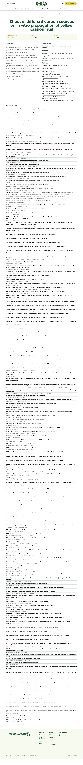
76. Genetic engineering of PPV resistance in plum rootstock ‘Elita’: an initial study (29, 439)
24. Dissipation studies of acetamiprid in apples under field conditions (25, 208)
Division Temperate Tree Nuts (51, 98)
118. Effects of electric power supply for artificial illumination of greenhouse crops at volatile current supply (36, 617)
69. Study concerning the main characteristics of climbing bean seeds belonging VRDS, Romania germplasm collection (39, 411)
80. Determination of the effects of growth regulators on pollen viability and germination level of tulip (35, 456)
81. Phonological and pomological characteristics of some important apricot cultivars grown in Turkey (34, 460)
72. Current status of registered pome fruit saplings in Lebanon (24, 423)
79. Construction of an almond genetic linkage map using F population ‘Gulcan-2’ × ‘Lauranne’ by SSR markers (37, 451)
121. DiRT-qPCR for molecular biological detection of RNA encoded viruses (26, 631)
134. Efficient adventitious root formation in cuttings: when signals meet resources (34, 690)
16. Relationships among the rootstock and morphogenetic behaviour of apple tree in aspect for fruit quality (36, 176)
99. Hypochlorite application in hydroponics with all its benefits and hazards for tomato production (34, 537)
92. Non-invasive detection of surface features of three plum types (24, 508)
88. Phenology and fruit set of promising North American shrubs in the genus (29, 492)
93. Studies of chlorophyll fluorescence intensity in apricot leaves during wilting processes (31, 512)
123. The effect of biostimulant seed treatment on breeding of (28, 639)
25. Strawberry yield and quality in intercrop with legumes (22, 212)
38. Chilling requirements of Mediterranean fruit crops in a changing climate (27, 275)
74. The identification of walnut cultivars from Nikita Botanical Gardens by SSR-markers (30, 431)
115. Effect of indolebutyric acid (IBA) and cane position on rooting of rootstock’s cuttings (31, 605)
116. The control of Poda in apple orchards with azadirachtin (27, 609)
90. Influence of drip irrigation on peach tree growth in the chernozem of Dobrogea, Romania (32, 500)
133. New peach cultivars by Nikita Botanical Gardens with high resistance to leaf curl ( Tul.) (37, 686)
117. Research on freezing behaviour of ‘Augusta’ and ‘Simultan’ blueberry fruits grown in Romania (33, 613)
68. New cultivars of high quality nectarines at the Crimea (22, 407)
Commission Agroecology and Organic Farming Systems (58, 100)
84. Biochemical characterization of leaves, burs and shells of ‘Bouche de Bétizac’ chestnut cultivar (33, 474)
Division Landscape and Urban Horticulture (55, 93)
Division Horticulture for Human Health (54, 95)
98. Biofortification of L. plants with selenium (24, 533)
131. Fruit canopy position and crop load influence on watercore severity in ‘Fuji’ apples (30, 678)
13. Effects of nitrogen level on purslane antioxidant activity (22, 164)
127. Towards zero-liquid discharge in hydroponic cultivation (23, 658)
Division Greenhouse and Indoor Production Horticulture (58, 91)
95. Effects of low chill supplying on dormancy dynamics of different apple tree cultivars (30, 520)
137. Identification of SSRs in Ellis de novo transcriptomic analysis (30, 702)
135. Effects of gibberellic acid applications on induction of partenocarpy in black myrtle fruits (32, 694)
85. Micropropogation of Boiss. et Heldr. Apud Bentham (26, 478)
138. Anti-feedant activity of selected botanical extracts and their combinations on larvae (36, 706)
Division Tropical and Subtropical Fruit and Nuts (56, 76)
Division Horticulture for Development (53, 81)
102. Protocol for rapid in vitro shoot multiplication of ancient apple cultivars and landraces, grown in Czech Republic (38, 550)
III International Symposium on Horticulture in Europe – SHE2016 (24, 13)
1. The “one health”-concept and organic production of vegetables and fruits (27, 108)
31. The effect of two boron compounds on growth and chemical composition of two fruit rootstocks (34, 242)
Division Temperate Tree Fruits (51, 73)
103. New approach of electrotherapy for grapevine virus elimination (25, 554)
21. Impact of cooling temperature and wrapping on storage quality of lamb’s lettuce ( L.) (36, 196)
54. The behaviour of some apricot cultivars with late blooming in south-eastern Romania (31, 343)
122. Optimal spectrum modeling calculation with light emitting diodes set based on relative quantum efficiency (37, 635)
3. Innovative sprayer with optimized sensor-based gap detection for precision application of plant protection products (39, 116)
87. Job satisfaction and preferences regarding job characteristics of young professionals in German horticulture (37, 488)
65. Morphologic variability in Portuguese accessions (25, 395)
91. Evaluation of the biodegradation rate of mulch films (21, 504)
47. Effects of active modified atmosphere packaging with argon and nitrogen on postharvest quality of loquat (37, 313)
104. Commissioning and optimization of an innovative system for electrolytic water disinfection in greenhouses (37, 558)
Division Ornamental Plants (50, 78)
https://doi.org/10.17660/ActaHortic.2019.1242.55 (55, 65)
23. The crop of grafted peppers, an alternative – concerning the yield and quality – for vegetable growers (35, 204)
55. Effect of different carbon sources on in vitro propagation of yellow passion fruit (29, 347)
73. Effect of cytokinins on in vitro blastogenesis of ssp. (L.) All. (33, 427)
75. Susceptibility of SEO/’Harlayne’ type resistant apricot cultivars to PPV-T (27, 435)
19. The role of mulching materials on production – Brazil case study (29, 188)
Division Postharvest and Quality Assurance (55, 90)
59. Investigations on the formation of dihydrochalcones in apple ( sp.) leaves (29, 363)
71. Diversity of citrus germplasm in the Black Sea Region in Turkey (25, 419)
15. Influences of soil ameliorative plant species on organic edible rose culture (27, 172)
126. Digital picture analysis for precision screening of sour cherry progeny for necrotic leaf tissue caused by (41, 654)
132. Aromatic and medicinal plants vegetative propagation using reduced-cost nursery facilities (33, 682)
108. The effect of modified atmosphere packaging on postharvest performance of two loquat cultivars (35, 574)
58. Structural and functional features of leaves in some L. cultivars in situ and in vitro (33, 359)
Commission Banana (49, 71)
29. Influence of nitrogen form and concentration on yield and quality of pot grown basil (31, 234)
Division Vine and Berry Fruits (51, 74)
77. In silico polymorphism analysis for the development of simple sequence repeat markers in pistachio (35, 443)
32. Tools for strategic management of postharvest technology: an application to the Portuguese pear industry (37, 246)
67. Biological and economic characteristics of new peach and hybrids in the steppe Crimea (31, 403)
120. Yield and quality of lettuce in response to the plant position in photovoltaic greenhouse (32, 627)
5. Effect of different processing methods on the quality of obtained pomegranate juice (30, 124)
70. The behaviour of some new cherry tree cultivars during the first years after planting (30, 415)
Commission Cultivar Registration (52, 86)
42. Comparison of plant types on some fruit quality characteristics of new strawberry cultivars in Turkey (35, 291)
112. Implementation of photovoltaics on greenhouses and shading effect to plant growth (31, 591)
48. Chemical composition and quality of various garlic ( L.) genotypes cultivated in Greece (35, 317)
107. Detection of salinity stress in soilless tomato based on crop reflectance (27, 570)
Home (7, 13)
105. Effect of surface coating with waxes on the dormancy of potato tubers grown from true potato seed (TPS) (37, 562)
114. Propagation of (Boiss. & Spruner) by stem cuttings (27, 601)
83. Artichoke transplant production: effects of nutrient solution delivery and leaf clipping (31, 470)
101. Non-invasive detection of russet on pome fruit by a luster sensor (25, 546)
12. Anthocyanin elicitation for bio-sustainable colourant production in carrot (27, 160)
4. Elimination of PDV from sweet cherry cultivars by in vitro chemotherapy (27, 120)
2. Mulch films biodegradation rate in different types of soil (22, 112)
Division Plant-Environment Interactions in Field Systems (58, 88)
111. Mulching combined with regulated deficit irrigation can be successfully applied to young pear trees (35, 587)
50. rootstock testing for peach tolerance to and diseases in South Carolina (36, 327)
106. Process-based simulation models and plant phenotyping (23, 566)
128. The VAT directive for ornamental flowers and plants (22, 662)
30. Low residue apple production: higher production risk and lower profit (27, 238)
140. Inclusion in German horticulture (16, 716)
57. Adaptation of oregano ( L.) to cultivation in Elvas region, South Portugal (32, 355)
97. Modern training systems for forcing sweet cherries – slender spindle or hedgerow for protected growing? (37, 529)
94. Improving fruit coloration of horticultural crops (20, 516)
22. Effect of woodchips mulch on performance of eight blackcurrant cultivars (28, 200)
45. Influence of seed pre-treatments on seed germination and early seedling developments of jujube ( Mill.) (40, 305)
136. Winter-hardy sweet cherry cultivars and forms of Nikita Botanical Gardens (28, 698)
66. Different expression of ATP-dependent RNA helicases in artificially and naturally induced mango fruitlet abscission (39, 399)
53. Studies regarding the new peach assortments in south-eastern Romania (27, 339)
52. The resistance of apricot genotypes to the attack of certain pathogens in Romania (30, 335)
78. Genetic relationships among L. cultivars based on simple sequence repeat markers (34, 447)
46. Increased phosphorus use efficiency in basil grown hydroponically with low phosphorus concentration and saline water (40, 309)
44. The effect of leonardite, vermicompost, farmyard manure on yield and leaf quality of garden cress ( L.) (41, 301)
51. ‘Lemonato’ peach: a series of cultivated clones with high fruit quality (26, 331)
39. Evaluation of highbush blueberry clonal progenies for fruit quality (25, 279)
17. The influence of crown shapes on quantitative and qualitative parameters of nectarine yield (32, 180)
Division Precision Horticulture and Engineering (56, 96)
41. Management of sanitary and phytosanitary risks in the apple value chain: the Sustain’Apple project (34, 287)
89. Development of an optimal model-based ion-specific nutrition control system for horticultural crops (35, 496)
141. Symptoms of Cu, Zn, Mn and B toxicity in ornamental (24, 720)
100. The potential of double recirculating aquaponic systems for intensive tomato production (32, 542)
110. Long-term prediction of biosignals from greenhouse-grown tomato (26, 583)
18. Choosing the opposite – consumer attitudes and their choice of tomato (27, 184)
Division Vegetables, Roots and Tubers (53, 79)
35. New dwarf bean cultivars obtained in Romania (20, 261)
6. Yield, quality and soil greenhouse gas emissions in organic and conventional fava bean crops (32, 128)
